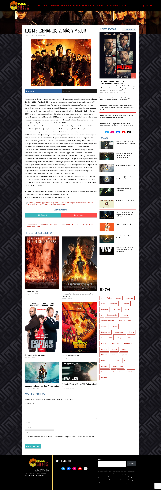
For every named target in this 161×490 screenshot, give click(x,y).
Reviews (55, 6)
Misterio (104, 355)
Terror (121, 372)
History (114, 349)
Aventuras (116, 309)
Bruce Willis (50, 203)
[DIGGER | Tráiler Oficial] (107, 227)
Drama (131, 332)
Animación (113, 304)
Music (114, 355)
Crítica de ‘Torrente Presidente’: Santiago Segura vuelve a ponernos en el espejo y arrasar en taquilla (116, 124)
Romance (104, 366)
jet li (88, 203)
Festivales (43, 473)
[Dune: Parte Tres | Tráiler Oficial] (107, 239)
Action (118, 298)
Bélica (127, 309)
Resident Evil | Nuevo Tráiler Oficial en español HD (125, 178)
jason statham (81, 203)
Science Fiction (118, 366)
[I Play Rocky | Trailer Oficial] (107, 204)
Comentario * (29, 403)
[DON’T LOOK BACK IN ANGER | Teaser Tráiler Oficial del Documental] (107, 251)
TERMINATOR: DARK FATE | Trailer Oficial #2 (79, 385)
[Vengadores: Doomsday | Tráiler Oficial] (107, 192)
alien (103, 304)
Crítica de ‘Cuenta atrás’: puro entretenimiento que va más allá (113, 82)
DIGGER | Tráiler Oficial (123, 224)
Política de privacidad (37, 475)
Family (119, 338)
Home (26, 473)
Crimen (114, 326)
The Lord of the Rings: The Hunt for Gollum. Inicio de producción (124, 214)
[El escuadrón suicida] (79, 327)
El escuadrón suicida (70, 356)
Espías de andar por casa (35, 355)
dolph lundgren (69, 203)
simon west (39, 204)
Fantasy (128, 338)
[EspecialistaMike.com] (20, 10)
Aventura (104, 309)
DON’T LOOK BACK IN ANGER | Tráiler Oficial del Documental (126, 142)
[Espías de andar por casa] (42, 327)
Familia (109, 338)
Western (104, 378)
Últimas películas (116, 6)
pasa (27, 35)
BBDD (100, 6)
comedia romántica (108, 321)
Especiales (88, 6)
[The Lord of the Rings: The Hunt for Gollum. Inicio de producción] (107, 215)
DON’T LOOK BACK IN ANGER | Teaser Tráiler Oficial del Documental (125, 249)
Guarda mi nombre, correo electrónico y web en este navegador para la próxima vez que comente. (61, 437)
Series (76, 6)
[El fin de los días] (42, 262)
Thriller (131, 372)
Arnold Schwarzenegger (37, 203)
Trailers (31, 473)
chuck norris (59, 203)
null (118, 360)
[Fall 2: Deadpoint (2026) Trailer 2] (107, 168)
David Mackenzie (120, 92)
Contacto (27, 475)
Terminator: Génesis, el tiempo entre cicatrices (77, 295)
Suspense (104, 372)
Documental (105, 332)
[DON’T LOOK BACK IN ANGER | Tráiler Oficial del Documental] (107, 145)
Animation (125, 304)
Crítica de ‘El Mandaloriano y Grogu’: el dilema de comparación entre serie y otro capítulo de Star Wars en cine (117, 107)
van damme (61, 204)
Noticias (43, 6)
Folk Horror (128, 343)
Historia (104, 349)
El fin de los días (31, 291)
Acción (106, 92)
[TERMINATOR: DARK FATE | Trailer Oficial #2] (79, 371)
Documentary (119, 332)
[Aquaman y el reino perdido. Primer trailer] (42, 372)
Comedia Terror (125, 321)
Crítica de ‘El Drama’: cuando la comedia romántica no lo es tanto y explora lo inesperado (116, 116)
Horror (124, 349)
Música (103, 360)
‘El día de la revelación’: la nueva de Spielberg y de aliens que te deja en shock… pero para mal (116, 99)
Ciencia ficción (112, 315)
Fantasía (104, 343)
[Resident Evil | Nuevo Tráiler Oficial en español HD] (107, 180)
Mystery (124, 355)
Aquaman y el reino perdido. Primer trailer (42, 386)
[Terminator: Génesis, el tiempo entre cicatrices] (79, 263)
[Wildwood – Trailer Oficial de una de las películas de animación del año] (107, 157)
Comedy (104, 326)
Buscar (100, 460)
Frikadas (66, 6)
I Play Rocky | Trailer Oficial (125, 200)
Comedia (125, 315)
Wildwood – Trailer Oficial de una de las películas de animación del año (125, 155)
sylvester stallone (50, 204)
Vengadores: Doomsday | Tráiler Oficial (124, 189)
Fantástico (115, 343)
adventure (129, 298)
